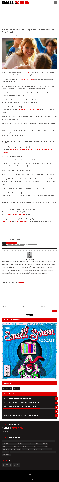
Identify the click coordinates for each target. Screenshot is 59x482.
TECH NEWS (5, 452)
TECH (49, 449)
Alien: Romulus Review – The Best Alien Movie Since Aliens (19, 411)
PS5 (23, 449)
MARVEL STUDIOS (7, 446)
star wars (21, 245)
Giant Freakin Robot (27, 79)
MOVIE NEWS (16, 446)
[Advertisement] (29, 15)
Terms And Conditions (29, 479)
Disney (29, 72)
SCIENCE (35, 449)
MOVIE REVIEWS (25, 446)
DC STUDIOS (36, 441)
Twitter (14, 214)
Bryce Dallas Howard (12, 245)
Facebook (7, 214)
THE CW (21, 452)
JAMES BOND (44, 443)
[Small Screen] (15, 2)
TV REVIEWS (39, 452)
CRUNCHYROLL (27, 441)
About (29, 474)
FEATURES (13, 443)
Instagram (22, 214)
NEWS (27, 244)
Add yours (20, 282)
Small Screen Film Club (22, 221)
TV (30, 244)
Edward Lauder (6, 35)
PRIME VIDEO (17, 449)
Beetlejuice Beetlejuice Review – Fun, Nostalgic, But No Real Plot (21, 406)
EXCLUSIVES (5, 443)
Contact (29, 477)
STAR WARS (11, 244)
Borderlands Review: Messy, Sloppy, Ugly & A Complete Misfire (20, 415)
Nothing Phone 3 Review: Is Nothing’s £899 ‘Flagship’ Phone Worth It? (22, 402)
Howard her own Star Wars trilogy (28, 109)
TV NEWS (34, 244)
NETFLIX (39, 446)
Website (3, 275)
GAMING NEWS (28, 443)
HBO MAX (36, 443)
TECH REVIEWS (14, 452)
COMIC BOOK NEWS (16, 441)
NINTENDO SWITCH (7, 449)
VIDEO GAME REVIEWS (49, 452)
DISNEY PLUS (22, 244)
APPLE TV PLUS (6, 441)
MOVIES (33, 446)
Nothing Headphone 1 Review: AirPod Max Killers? (17, 398)
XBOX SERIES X (6, 454)
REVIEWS (29, 449)
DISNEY (16, 244)
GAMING (20, 443)
